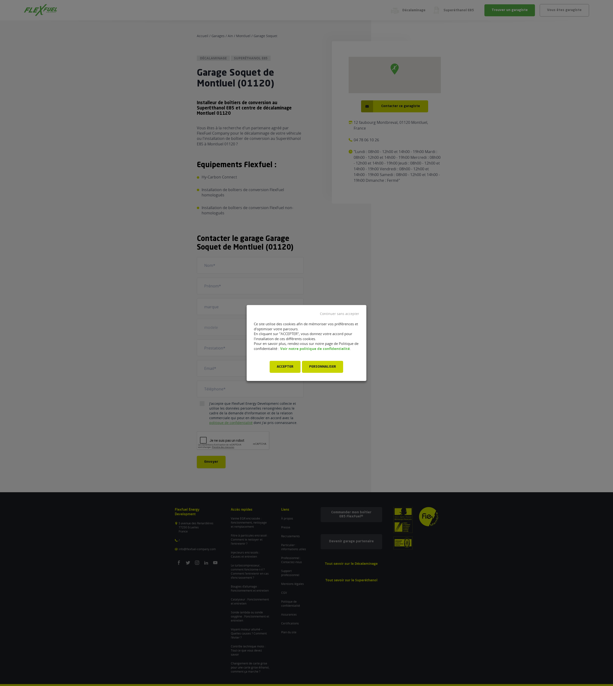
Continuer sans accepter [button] (339, 313)
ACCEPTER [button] (285, 367)
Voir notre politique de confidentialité (315, 348)
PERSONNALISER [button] (322, 367)
